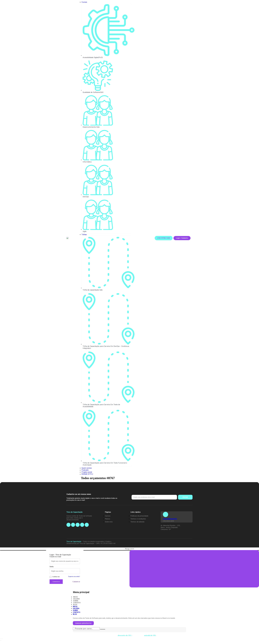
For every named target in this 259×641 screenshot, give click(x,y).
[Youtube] (78, 525)
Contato (77, 603)
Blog (75, 605)
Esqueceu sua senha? (74, 576)
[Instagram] (73, 525)
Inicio (75, 597)
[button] (163, 238)
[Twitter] (87, 525)
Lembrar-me (56, 576)
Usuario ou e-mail (55, 556)
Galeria (76, 599)
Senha (52, 566)
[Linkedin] (82, 525)
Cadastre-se (76, 581)
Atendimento (170, 518)
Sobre (75, 601)
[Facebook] (68, 525)
